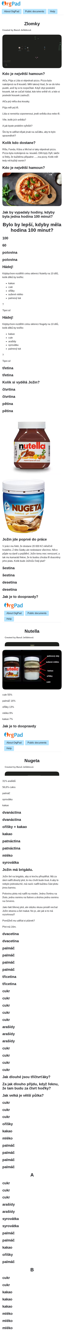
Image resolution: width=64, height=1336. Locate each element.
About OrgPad (11, 11)
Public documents (34, 11)
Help (52, 11)
